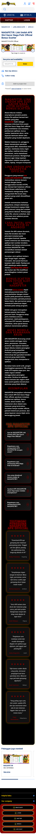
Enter (25, 64)
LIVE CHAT (19, 829)
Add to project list (19, 84)
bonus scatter (18, 290)
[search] (18, 9)
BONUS (19, 823)
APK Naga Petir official (19, 268)
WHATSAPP (19, 807)
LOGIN (27, 20)
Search (4, 9)
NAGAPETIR (9, 122)
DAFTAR (9, 20)
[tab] (9, 779)
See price (6, 772)
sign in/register (16, 89)
